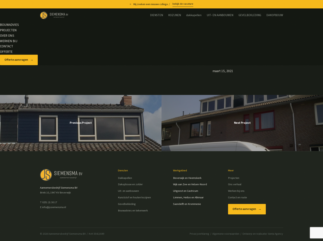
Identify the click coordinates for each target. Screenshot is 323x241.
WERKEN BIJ (8, 41)
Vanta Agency (275, 234)
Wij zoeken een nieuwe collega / (163, 4)
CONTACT (6, 46)
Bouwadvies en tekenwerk (133, 211)
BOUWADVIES (9, 24)
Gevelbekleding (127, 204)
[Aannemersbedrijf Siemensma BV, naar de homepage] (54, 15)
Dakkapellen (125, 178)
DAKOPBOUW (274, 15)
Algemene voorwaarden (225, 234)
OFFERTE (6, 51)
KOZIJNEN (174, 15)
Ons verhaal (234, 184)
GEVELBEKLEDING (250, 15)
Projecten (233, 178)
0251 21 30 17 (49, 202)
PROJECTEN (8, 30)
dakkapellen (194, 15)
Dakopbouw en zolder (130, 184)
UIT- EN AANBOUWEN (220, 15)
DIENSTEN (156, 15)
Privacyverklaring (199, 234)
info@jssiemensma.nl (54, 207)
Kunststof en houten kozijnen (134, 197)
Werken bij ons (236, 191)
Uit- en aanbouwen (128, 191)
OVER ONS (7, 35)
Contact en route (237, 197)
